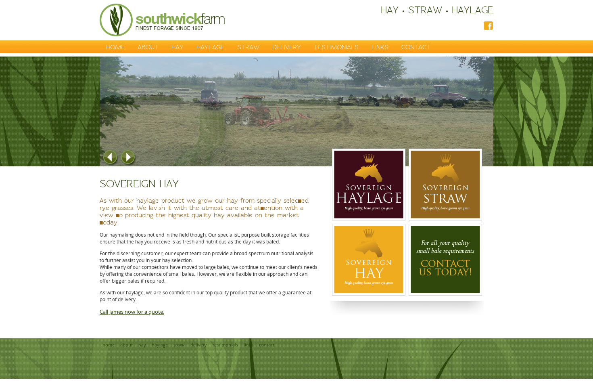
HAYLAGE (210, 47)
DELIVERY (286, 47)
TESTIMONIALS (336, 47)
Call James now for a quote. (132, 311)
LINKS (380, 47)
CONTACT (415, 47)
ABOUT (148, 47)
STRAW (248, 47)
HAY (177, 47)
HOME (115, 47)
